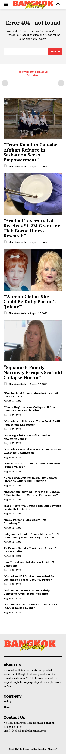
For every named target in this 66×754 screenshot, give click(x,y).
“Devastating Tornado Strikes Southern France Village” (32, 465)
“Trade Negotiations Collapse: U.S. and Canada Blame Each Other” (31, 408)
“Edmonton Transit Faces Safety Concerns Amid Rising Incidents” (27, 592)
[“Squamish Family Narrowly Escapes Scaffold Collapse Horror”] (33, 341)
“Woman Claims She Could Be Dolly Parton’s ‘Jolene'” (30, 301)
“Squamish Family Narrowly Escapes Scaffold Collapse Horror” (33, 372)
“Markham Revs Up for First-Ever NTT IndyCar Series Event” (30, 606)
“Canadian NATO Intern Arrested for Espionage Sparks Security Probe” (29, 578)
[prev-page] (5, 83)
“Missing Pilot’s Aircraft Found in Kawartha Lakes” (27, 437)
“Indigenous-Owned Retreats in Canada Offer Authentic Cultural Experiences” (32, 493)
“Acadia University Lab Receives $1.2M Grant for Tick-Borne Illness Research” (32, 228)
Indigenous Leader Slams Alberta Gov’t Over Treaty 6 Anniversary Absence (31, 535)
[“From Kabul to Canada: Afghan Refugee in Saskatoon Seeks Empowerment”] (33, 118)
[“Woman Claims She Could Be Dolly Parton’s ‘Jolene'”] (33, 270)
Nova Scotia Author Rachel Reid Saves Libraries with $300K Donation (31, 479)
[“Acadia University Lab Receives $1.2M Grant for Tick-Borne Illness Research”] (33, 194)
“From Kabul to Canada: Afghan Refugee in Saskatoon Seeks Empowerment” (31, 152)
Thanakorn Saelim (18, 166)
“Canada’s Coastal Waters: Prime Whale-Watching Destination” (32, 451)
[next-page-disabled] (61, 83)
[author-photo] (6, 166)
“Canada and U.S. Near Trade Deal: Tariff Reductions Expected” (32, 423)
